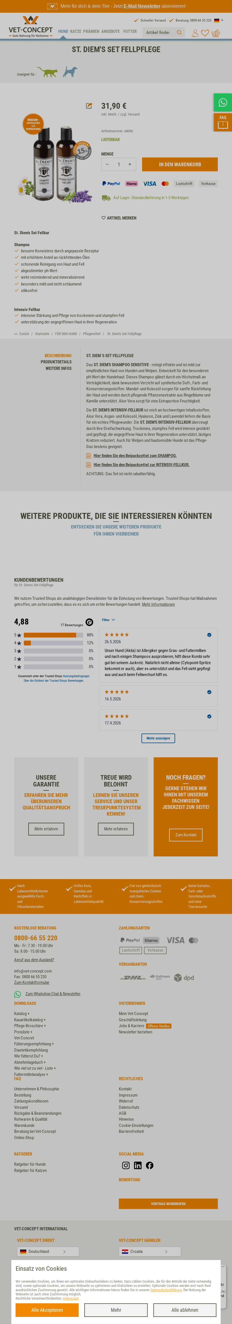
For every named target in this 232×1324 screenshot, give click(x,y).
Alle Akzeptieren (47, 1310)
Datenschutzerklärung (166, 1290)
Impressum (71, 1298)
